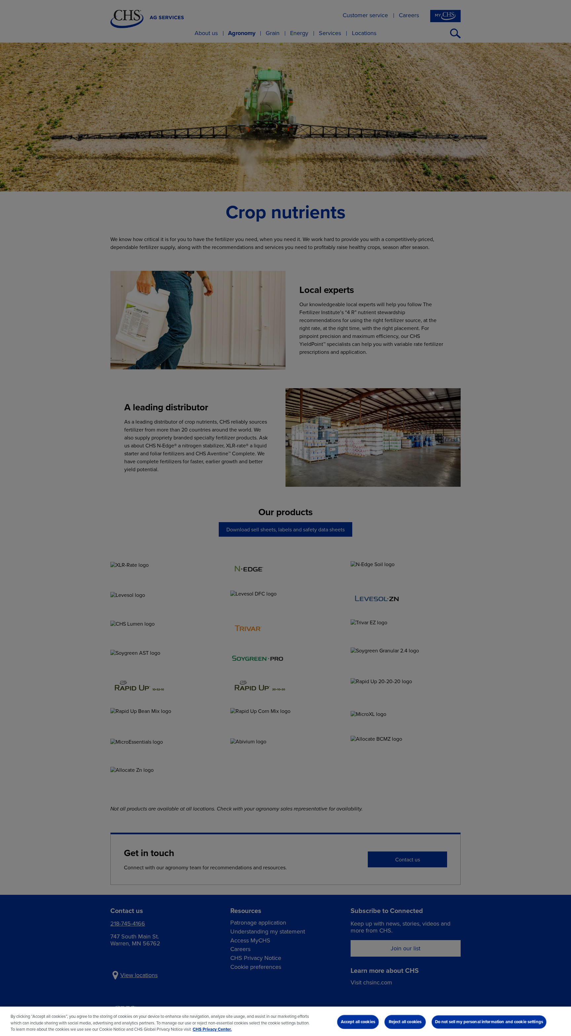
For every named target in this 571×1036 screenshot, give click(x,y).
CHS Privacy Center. (212, 1029)
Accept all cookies (358, 1021)
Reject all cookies (405, 1021)
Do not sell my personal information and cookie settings (489, 1021)
